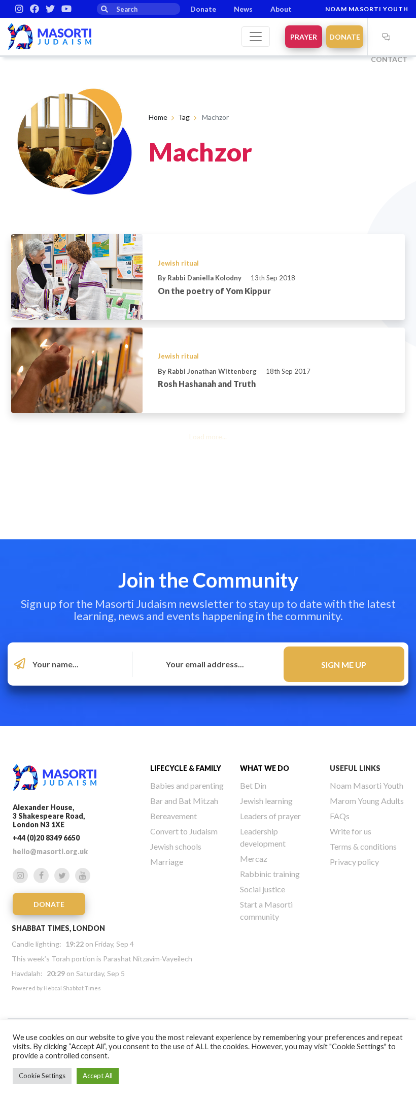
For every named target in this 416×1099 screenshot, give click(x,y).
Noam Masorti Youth (366, 9)
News (243, 9)
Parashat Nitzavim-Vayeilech (147, 958)
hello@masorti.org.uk (50, 851)
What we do (264, 768)
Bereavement (173, 816)
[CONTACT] (386, 36)
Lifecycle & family (185, 768)
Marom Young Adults (367, 800)
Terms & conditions (363, 846)
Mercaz (253, 858)
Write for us (350, 831)
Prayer (303, 37)
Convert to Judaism (184, 831)
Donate (203, 9)
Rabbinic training (270, 874)
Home (158, 117)
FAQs (340, 816)
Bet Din (253, 785)
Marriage (166, 861)
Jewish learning (266, 800)
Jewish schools (175, 846)
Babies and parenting (187, 785)
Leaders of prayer (270, 816)
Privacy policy (354, 861)
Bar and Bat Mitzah (184, 800)
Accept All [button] (98, 1076)
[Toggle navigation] (255, 36)
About (281, 9)
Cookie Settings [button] (42, 1076)
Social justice (262, 889)
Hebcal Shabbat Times (72, 988)
